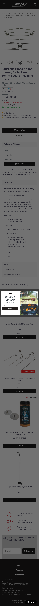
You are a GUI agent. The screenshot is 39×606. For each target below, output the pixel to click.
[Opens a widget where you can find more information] (31, 602)
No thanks (10, 311)
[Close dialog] (37, 292)
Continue (10, 308)
